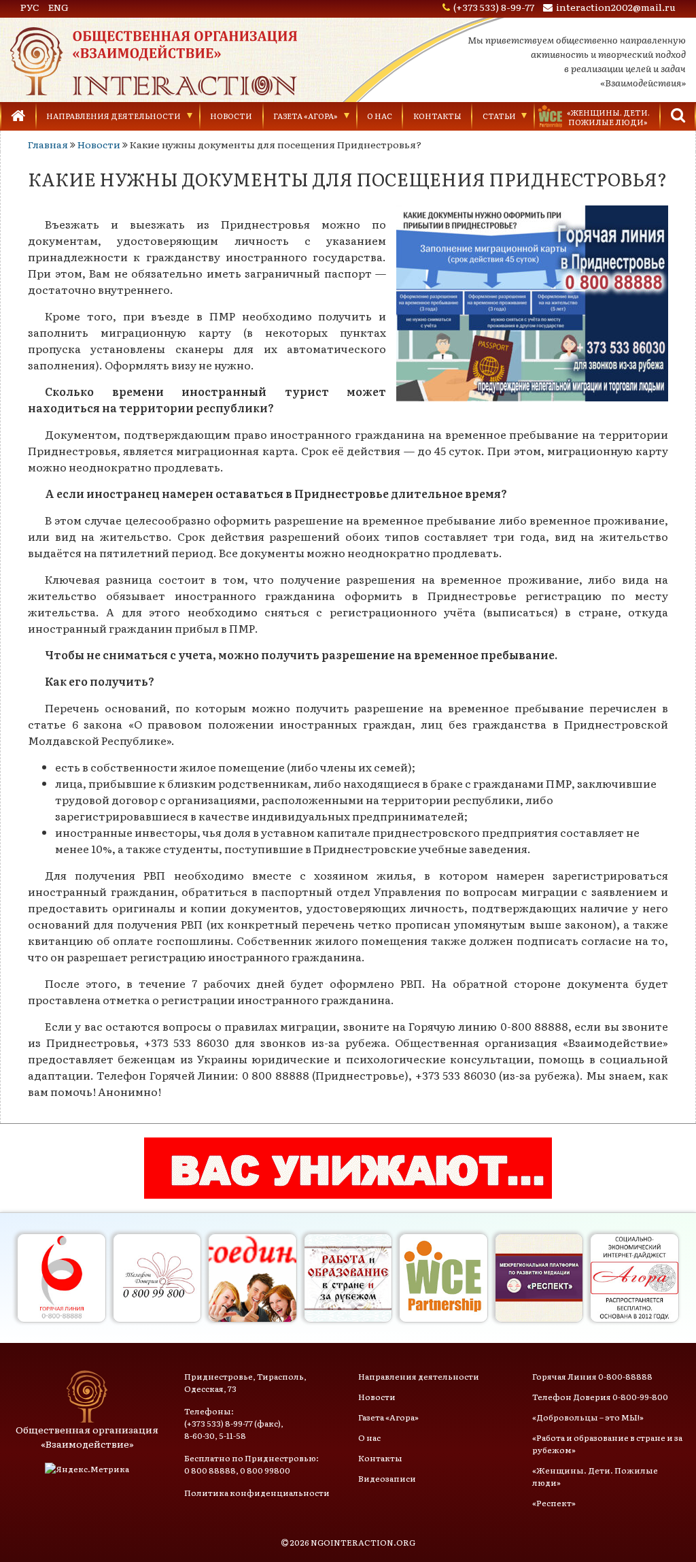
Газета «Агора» (305, 115)
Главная (48, 144)
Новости (231, 115)
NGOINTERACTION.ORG (363, 1542)
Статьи (499, 115)
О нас (379, 115)
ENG (58, 7)
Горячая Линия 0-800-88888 (592, 1376)
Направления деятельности (113, 115)
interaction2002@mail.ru (616, 7)
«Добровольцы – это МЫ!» (588, 1417)
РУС (29, 7)
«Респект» (554, 1503)
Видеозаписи (387, 1478)
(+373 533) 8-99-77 (493, 7)
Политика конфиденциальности (257, 1492)
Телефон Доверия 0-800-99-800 (600, 1397)
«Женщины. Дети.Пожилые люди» (608, 117)
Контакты (437, 115)
